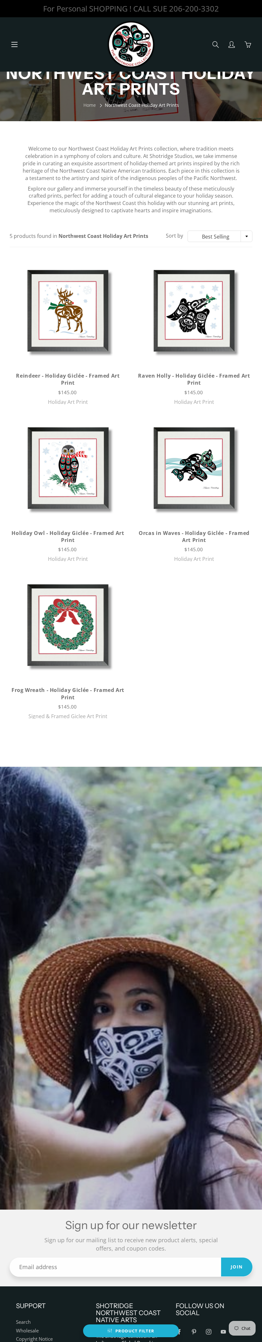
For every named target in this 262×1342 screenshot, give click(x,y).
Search (23, 1322)
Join (237, 1267)
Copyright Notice (34, 1339)
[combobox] (220, 236)
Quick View (68, 310)
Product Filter (134, 1331)
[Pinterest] (193, 1331)
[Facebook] (179, 1331)
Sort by (174, 235)
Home (89, 105)
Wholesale (27, 1331)
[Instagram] (208, 1331)
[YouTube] (223, 1331)
